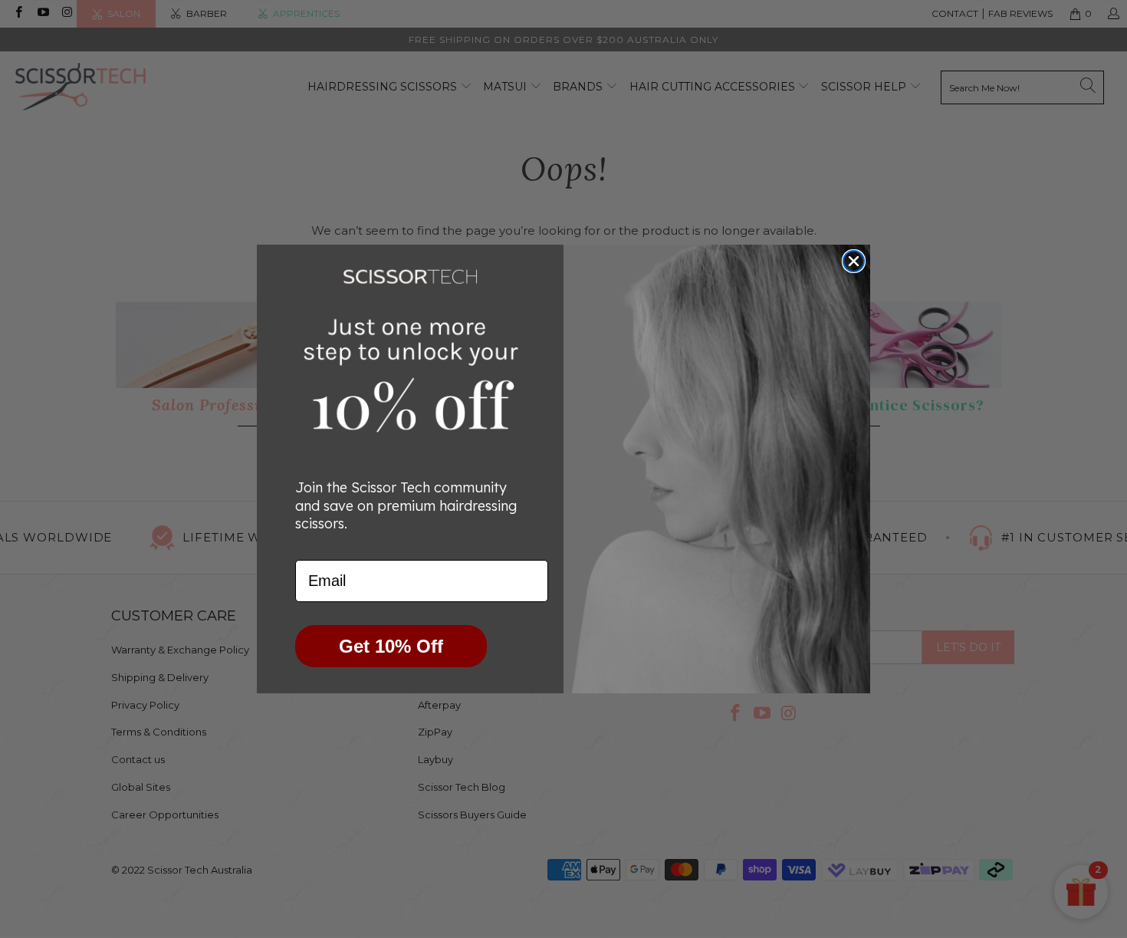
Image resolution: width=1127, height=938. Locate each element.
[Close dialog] (853, 261)
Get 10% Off (391, 646)
